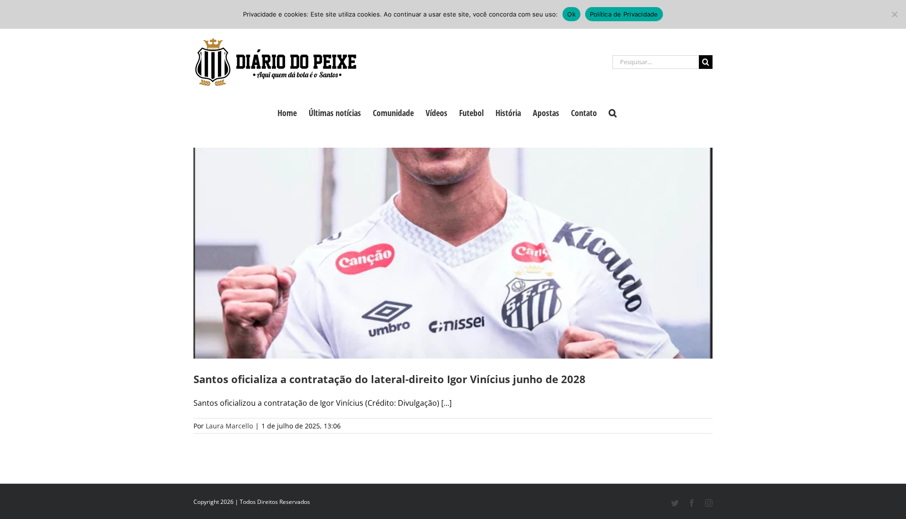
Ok (571, 14)
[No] (894, 14)
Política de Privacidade (624, 14)
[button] (613, 111)
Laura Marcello (229, 425)
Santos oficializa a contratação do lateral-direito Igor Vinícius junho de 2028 (389, 379)
